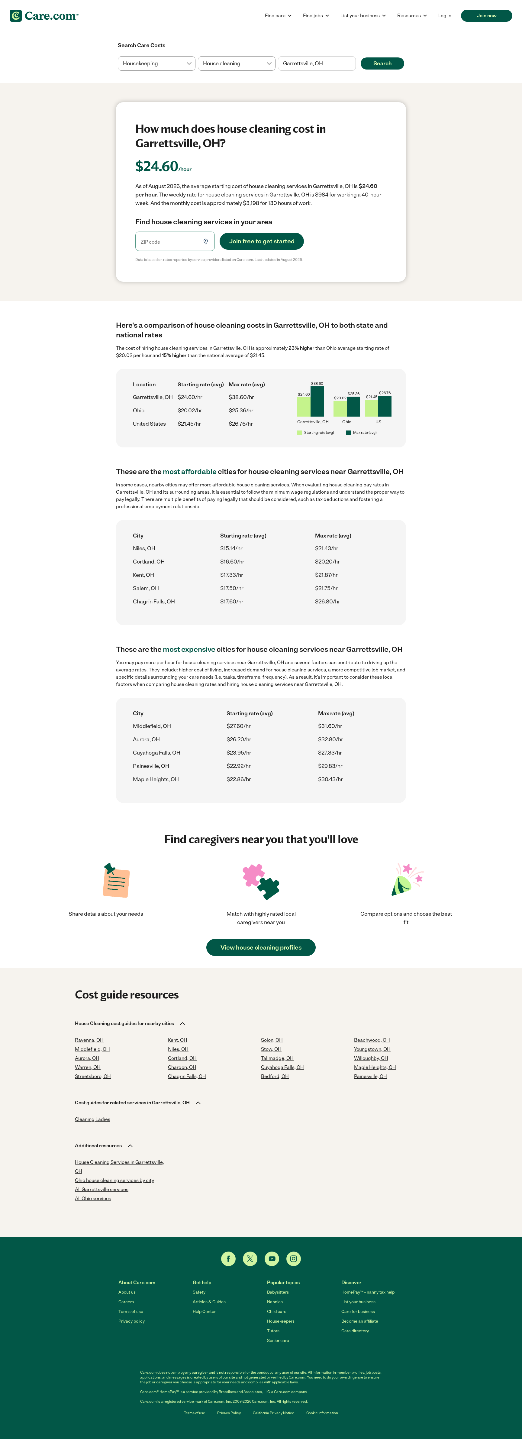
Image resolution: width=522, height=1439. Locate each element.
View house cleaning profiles (261, 947)
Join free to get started (262, 241)
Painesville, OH (151, 766)
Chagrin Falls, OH (154, 601)
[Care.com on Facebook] (228, 1259)
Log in (444, 15)
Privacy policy (131, 1321)
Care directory (355, 1330)
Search (382, 63)
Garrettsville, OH (153, 397)
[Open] (355, 63)
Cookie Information (322, 1413)
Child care (276, 1311)
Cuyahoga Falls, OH (156, 752)
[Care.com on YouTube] (272, 1259)
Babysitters (278, 1292)
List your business (358, 1301)
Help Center (204, 1311)
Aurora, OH (146, 739)
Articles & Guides (209, 1301)
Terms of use (130, 1311)
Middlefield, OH (152, 726)
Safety (199, 1292)
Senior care (278, 1340)
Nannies (275, 1301)
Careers (126, 1301)
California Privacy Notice (273, 1413)
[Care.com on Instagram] (293, 1259)
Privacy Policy (229, 1413)
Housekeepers (281, 1321)
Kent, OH (143, 575)
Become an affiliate (359, 1321)
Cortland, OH (149, 561)
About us (127, 1292)
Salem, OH (146, 588)
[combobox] (317, 63)
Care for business (358, 1311)
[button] (130, 1023)
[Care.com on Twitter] (250, 1259)
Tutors (273, 1330)
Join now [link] (487, 15)
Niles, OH (144, 548)
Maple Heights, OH (156, 779)
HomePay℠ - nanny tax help (368, 1292)
